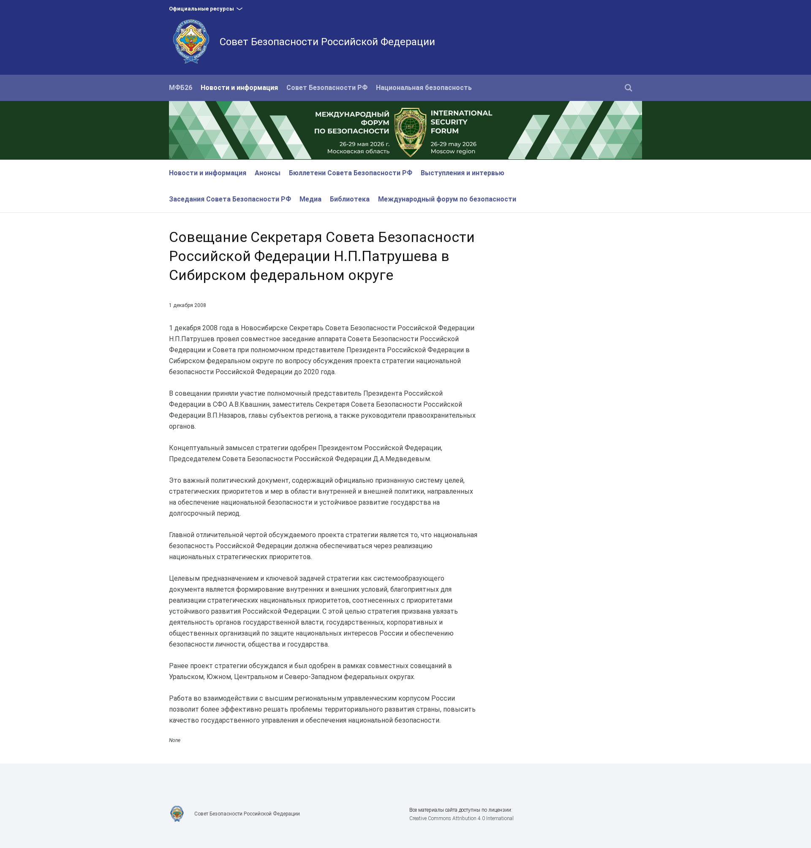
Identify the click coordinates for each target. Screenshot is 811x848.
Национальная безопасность (424, 88)
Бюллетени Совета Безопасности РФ (350, 173)
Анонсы (267, 173)
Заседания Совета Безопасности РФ (230, 199)
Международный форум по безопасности (447, 199)
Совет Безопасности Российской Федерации (327, 42)
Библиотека (350, 199)
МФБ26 (180, 88)
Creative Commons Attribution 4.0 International (461, 818)
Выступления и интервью (462, 173)
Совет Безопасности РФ (326, 88)
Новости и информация (239, 88)
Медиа (310, 199)
